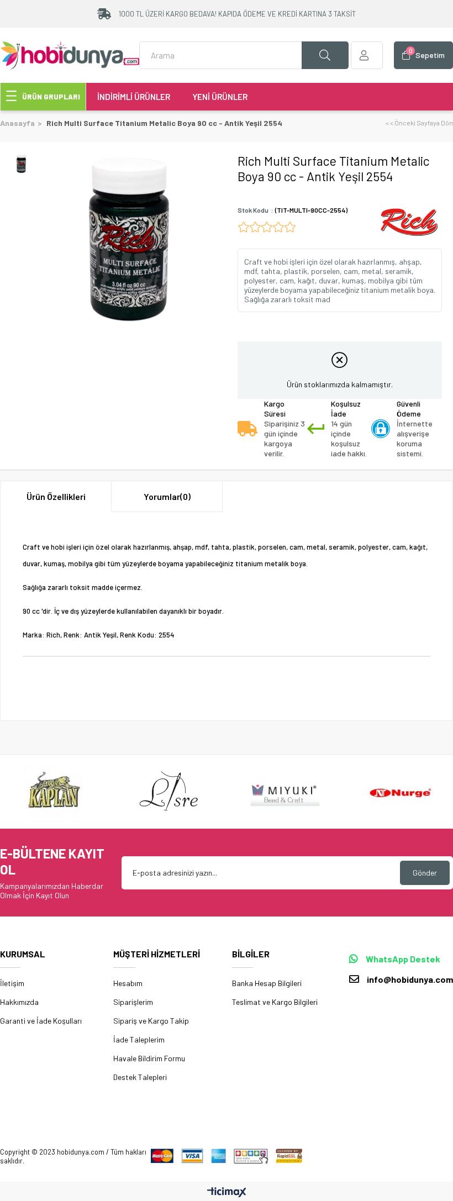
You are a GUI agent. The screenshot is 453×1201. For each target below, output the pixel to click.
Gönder (425, 872)
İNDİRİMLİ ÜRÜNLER (133, 97)
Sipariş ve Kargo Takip (151, 1020)
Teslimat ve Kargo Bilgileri (275, 1002)
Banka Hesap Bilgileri (267, 983)
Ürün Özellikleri (56, 496)
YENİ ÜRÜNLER (219, 97)
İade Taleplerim (139, 1039)
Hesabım (128, 983)
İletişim (12, 983)
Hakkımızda (19, 1002)
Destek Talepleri (140, 1077)
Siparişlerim (133, 1002)
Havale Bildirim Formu (149, 1058)
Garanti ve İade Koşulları (41, 1020)
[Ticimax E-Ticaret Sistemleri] (226, 1192)
